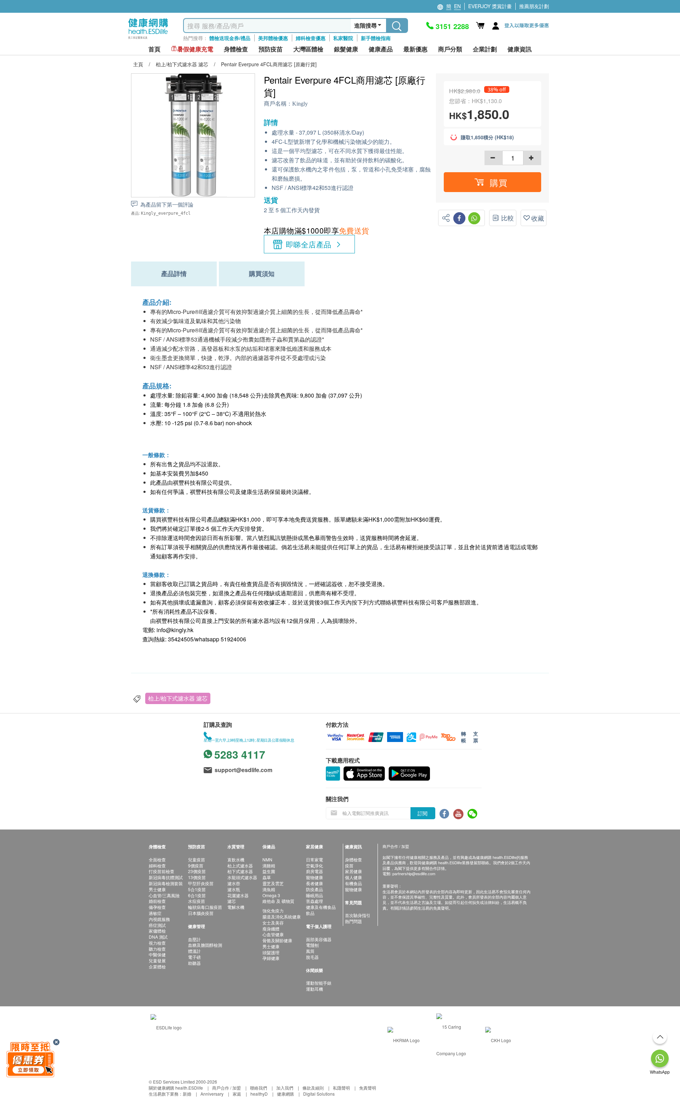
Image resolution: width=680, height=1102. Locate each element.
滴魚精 (268, 889)
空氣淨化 (314, 865)
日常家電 (314, 859)
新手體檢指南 (376, 37)
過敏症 (155, 913)
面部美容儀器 (319, 939)
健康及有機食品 (321, 907)
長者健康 (314, 883)
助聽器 (194, 963)
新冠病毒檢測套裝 (166, 883)
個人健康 (353, 877)
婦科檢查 (157, 865)
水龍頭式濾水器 (242, 877)
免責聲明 (367, 1088)
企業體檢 (157, 966)
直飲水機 (235, 859)
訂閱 (422, 813)
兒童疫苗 (196, 859)
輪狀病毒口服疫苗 (205, 907)
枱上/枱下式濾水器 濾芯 (178, 698)
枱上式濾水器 (240, 865)
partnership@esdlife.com (413, 873)
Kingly (300, 104)
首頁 (154, 49)
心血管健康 (273, 934)
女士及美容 (273, 923)
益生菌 (268, 871)
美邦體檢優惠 (273, 37)
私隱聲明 (341, 1088)
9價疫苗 (195, 865)
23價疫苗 (197, 871)
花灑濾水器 (238, 895)
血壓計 (194, 939)
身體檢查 (353, 859)
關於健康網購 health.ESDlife (176, 1088)
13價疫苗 (197, 877)
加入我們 (284, 1088)
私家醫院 (343, 37)
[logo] (148, 39)
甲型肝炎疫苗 (201, 883)
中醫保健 (157, 954)
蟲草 (266, 877)
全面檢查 (157, 859)
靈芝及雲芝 (273, 883)
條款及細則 (313, 1088)
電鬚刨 (312, 945)
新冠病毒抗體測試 (166, 877)
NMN (267, 859)
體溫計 (194, 951)
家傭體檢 (157, 931)
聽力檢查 (157, 949)
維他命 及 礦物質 (278, 901)
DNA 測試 (158, 937)
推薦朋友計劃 (534, 6)
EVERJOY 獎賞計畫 (490, 6)
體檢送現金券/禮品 (229, 37)
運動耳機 (314, 989)
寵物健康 (314, 877)
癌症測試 (157, 925)
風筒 (310, 951)
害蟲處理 (314, 901)
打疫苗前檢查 (161, 871)
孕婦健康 (270, 958)
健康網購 (285, 1094)
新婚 (187, 1094)
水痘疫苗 (196, 901)
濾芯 (231, 901)
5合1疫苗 (197, 889)
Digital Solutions (319, 1094)
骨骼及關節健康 (277, 940)
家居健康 (353, 871)
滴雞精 (268, 865)
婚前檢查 (157, 901)
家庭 (237, 1094)
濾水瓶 (233, 889)
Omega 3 (271, 895)
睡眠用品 (314, 895)
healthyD (259, 1094)
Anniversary (211, 1094)
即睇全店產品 (309, 244)
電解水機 (235, 907)
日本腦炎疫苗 (201, 913)
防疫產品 (314, 889)
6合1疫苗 (197, 895)
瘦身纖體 (270, 929)
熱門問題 (353, 921)
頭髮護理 (270, 952)
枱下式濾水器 (240, 871)
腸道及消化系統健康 (281, 916)
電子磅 (194, 957)
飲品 (310, 913)
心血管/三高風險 (164, 895)
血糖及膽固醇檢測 (205, 945)
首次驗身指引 (357, 915)
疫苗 (349, 865)
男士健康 (157, 889)
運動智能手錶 (319, 983)
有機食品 (353, 883)
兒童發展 (157, 960)
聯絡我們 (258, 1088)
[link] (166, 1027)
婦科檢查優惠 (310, 37)
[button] (492, 182)
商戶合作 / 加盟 (226, 1088)
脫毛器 (312, 957)
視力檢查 (157, 943)
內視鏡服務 (159, 919)
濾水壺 (233, 883)
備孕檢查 (157, 907)
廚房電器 (314, 871)
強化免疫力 (273, 910)
